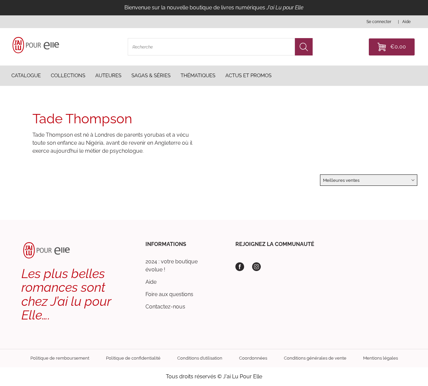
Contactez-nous (165, 306)
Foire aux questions (169, 294)
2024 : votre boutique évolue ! (171, 265)
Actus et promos (248, 76)
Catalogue (26, 76)
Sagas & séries (151, 76)
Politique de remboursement (59, 358)
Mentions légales (380, 358)
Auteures (108, 76)
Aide (150, 282)
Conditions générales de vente (315, 358)
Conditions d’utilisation (199, 358)
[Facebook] (239, 266)
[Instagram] (256, 266)
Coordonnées (253, 358)
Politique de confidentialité (133, 358)
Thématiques (198, 76)
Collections (68, 76)
